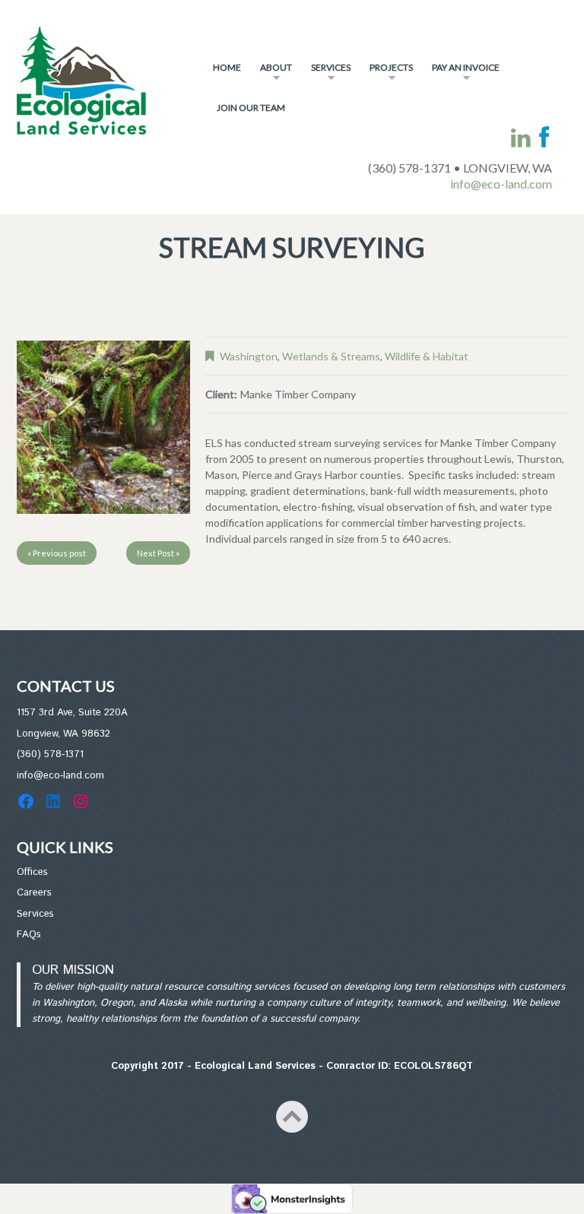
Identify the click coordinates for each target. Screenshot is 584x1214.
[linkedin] (521, 138)
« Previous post (56, 553)
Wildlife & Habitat (426, 356)
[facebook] (544, 138)
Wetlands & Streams (331, 356)
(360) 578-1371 (50, 754)
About (272, 74)
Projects (387, 74)
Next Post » (158, 553)
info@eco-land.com (501, 183)
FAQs (29, 934)
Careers (34, 893)
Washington (249, 356)
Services (327, 74)
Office (30, 872)
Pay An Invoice (462, 74)
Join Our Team (251, 107)
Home (227, 67)
